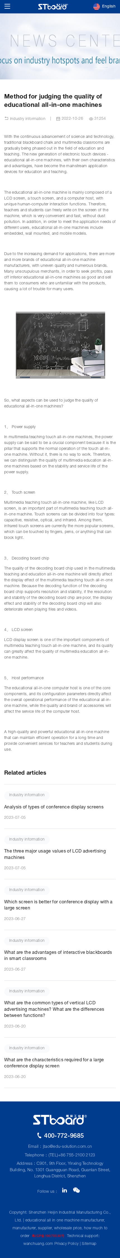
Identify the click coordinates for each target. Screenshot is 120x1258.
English (109, 7)
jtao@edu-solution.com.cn (67, 1147)
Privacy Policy (66, 1244)
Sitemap (89, 1244)
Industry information (27, 119)
